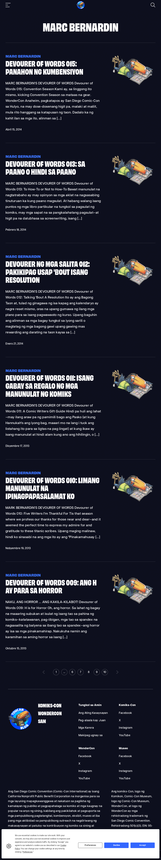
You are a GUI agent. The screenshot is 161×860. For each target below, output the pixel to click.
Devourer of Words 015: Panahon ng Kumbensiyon (44, 67)
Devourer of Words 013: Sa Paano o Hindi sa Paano (45, 167)
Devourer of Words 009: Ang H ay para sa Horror (51, 586)
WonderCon (50, 713)
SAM (42, 721)
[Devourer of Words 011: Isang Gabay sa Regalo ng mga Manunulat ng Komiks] (132, 399)
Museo (123, 748)
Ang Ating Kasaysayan (93, 713)
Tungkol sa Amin (90, 705)
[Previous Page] (43, 672)
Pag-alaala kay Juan (92, 720)
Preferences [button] (28, 852)
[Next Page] (117, 672)
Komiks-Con (50, 705)
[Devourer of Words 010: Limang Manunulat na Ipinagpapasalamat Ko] (132, 501)
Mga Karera (86, 728)
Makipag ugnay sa (90, 735)
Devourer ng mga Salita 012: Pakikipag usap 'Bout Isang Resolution (48, 271)
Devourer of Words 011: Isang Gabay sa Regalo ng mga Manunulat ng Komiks (50, 385)
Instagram (125, 728)
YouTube (124, 735)
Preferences (90, 845)
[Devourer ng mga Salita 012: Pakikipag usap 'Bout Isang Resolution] (132, 285)
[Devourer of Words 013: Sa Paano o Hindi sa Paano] (132, 185)
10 (104, 672)
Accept (142, 845)
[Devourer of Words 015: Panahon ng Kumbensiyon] (132, 85)
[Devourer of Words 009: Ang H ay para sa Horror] (132, 603)
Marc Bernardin (23, 56)
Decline (116, 845)
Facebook (125, 713)
